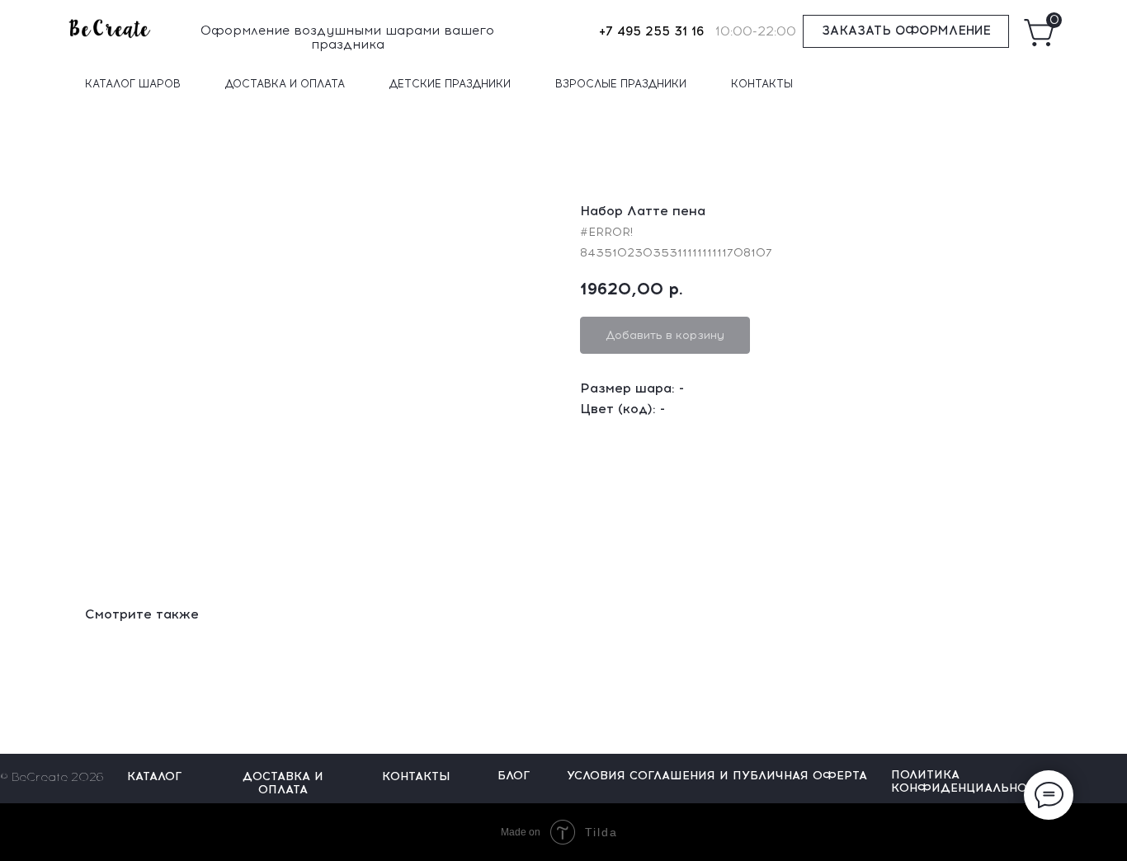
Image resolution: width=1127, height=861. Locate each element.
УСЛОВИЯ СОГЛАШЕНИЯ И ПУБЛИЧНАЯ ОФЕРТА (717, 776)
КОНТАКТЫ (762, 84)
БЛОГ (513, 776)
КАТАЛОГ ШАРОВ (133, 84)
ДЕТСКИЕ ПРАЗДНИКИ (450, 84)
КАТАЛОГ (154, 776)
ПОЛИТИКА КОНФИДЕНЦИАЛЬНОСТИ (971, 781)
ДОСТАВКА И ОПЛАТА (285, 84)
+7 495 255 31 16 (651, 31)
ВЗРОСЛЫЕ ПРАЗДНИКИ (620, 84)
